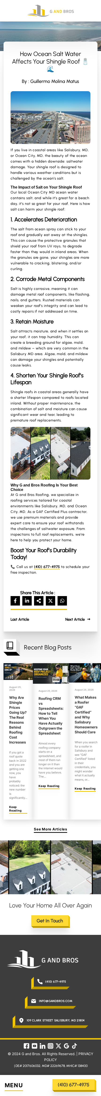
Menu (14, 1085)
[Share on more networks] (38, 601)
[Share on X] (50, 601)
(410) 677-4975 (73, 1084)
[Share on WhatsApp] (62, 601)
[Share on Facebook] (15, 601)
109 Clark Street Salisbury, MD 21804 (56, 1020)
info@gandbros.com (56, 1001)
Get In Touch (50, 921)
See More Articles (50, 829)
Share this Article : (37, 592)
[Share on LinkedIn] (27, 601)
